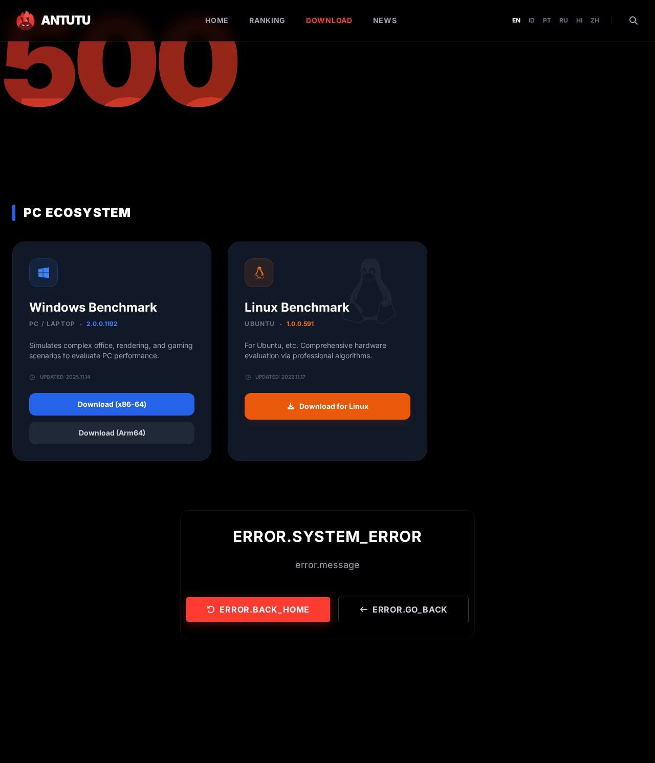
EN (516, 20)
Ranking (267, 20)
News (385, 20)
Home (217, 20)
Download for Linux (333, 406)
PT (547, 20)
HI (579, 20)
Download (329, 20)
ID (532, 20)
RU (563, 20)
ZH (595, 20)
